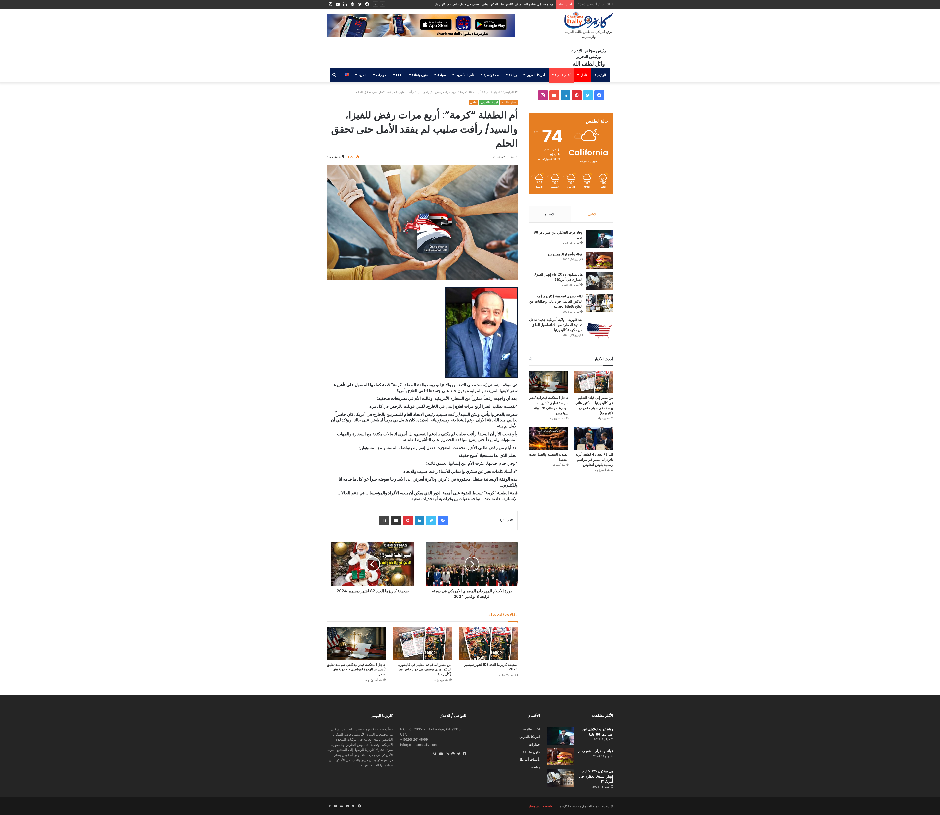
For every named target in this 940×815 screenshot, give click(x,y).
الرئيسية (600, 75)
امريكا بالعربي (489, 102)
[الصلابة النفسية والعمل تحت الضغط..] (548, 438)
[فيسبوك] (443, 520)
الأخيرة (550, 214)
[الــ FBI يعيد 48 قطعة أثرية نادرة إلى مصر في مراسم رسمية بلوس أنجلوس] (593, 438)
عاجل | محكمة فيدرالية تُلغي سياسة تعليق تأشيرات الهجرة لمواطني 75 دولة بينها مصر (495, 4)
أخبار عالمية (563, 75)
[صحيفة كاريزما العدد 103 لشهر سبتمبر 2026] (488, 643)
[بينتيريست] (408, 520)
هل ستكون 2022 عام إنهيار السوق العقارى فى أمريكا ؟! (558, 277)
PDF (399, 75)
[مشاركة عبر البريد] (396, 520)
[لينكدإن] (419, 520)
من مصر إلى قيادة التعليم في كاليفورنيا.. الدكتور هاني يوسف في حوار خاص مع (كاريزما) (424, 669)
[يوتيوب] (440, 754)
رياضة (513, 75)
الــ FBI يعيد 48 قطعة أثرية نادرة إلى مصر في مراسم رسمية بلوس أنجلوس (594, 459)
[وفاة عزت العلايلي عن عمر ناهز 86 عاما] (599, 239)
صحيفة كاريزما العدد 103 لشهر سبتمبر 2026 (491, 667)
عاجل (584, 75)
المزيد (362, 75)
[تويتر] (431, 520)
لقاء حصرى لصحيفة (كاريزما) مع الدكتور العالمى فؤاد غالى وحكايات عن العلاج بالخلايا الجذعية (556, 301)
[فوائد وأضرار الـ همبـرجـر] (599, 260)
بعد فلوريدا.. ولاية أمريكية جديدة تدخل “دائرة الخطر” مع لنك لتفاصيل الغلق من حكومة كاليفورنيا (556, 324)
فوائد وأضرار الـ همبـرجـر (565, 254)
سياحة (441, 75)
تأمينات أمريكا (465, 75)
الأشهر (592, 214)
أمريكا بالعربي (536, 75)
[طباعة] (384, 520)
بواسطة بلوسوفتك (541, 806)
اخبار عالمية (492, 92)
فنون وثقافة (420, 75)
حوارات (381, 75)
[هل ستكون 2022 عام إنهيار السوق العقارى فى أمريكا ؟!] (599, 281)
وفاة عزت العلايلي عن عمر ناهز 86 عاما (597, 732)
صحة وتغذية (491, 75)
